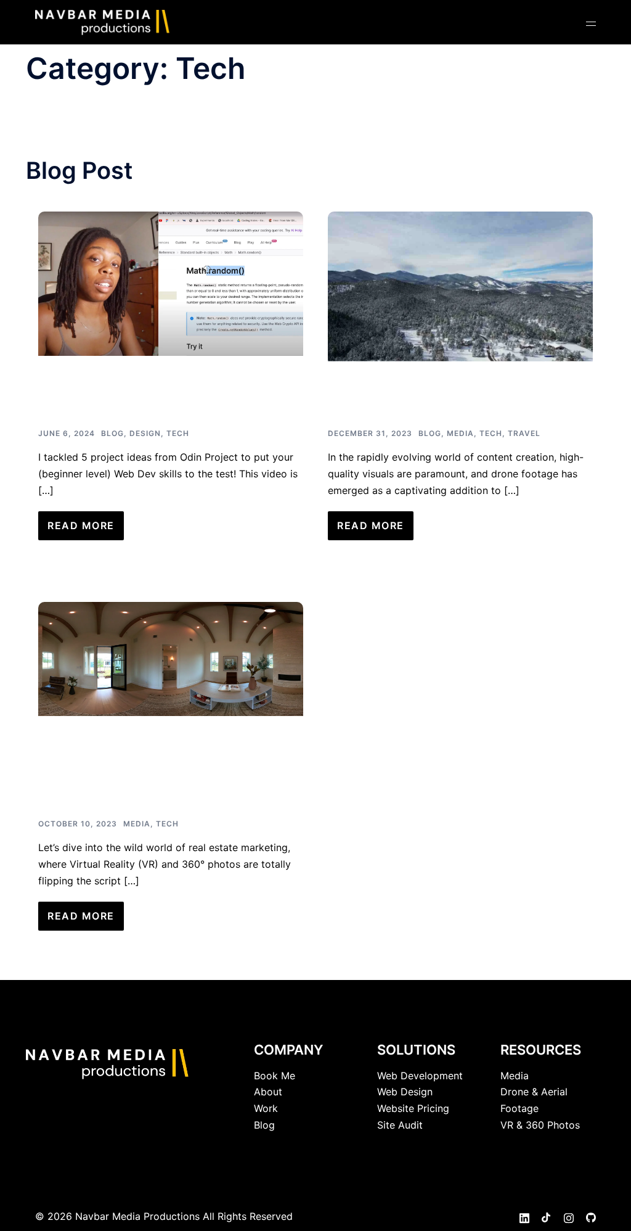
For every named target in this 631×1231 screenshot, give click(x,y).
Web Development (420, 1075)
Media (460, 433)
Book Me (274, 1075)
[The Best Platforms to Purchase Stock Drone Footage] (460, 285)
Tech (177, 433)
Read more (81, 525)
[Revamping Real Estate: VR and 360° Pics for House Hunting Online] (170, 658)
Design (145, 433)
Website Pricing (413, 1108)
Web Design (405, 1091)
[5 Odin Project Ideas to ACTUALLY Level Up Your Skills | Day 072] (170, 282)
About (268, 1091)
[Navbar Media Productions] (102, 21)
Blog (112, 433)
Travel (524, 433)
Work (266, 1108)
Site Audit (400, 1125)
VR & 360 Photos (540, 1125)
